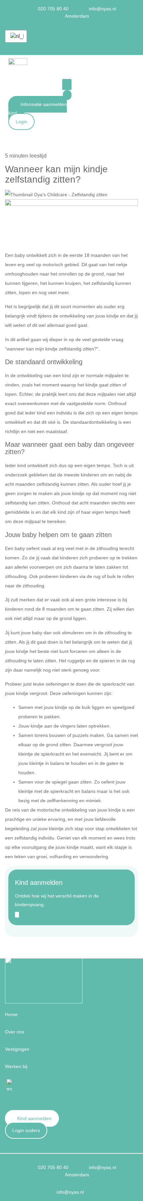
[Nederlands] (16, 36)
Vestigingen (17, 1049)
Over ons (14, 1031)
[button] (67, 84)
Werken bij (16, 1066)
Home (11, 1014)
